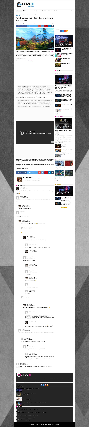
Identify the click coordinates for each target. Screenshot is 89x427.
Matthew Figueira (19, 23)
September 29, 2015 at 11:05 (24, 188)
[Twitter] (63, 31)
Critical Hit (32, 424)
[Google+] (65, 31)
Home (17, 14)
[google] (39, 26)
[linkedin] (49, 26)
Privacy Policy (51, 424)
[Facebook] (61, 31)
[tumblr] (52, 26)
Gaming (20, 14)
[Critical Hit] (25, 1)
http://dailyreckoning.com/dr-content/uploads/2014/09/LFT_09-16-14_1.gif (34, 239)
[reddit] (42, 26)
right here (32, 165)
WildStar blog (30, 60)
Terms (46, 424)
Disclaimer (57, 424)
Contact (37, 424)
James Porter (63, 200)
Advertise (42, 424)
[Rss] (67, 31)
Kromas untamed (23, 196)
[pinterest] (46, 26)
